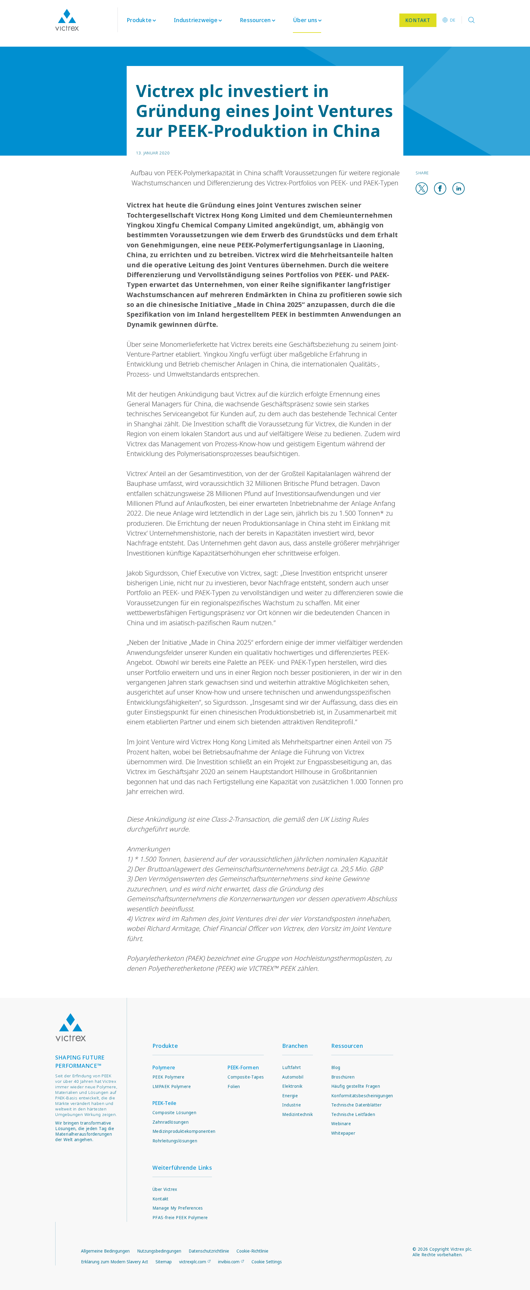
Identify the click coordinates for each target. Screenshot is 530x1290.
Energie (290, 1095)
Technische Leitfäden (353, 1114)
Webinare (341, 1123)
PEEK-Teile (164, 1103)
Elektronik (292, 1086)
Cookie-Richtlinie (252, 1251)
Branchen (295, 1045)
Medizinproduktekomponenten (183, 1131)
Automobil (292, 1077)
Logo (70, 1027)
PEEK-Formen (243, 1067)
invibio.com (229, 1262)
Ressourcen (347, 1045)
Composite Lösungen (174, 1112)
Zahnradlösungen (170, 1122)
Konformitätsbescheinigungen (362, 1095)
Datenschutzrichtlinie (209, 1251)
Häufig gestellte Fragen (355, 1086)
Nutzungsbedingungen (159, 1251)
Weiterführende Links (182, 1167)
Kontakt (160, 1199)
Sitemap (164, 1262)
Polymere (163, 1067)
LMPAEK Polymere (171, 1086)
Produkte (139, 20)
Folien (234, 1086)
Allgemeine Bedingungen (105, 1251)
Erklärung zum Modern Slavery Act (114, 1262)
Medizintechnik (297, 1114)
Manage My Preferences (177, 1208)
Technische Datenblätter (356, 1105)
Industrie (291, 1105)
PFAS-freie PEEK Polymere (180, 1217)
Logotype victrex (67, 20)
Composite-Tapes (246, 1077)
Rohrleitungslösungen (174, 1141)
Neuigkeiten (83, 50)
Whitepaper (343, 1133)
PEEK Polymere (168, 1077)
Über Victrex (164, 1189)
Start (60, 50)
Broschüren (343, 1077)
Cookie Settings (267, 1262)
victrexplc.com (192, 1262)
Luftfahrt (291, 1067)
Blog (335, 1067)
